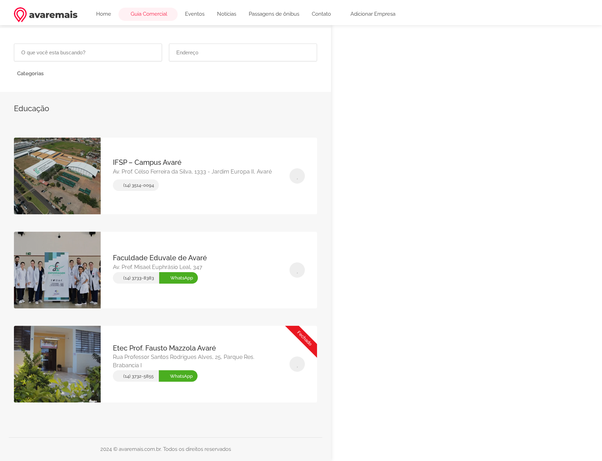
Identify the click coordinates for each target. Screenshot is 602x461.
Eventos (194, 14)
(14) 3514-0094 (138, 185)
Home (103, 14)
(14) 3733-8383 (138, 278)
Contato (321, 14)
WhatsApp (181, 278)
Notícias (226, 14)
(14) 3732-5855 (138, 376)
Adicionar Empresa (372, 14)
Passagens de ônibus (274, 14)
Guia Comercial (148, 14)
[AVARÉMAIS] (46, 14)
